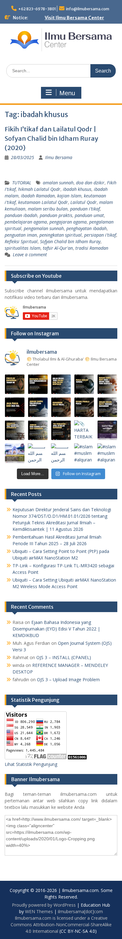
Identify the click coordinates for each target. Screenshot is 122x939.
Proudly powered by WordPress (44, 905)
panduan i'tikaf (85, 209)
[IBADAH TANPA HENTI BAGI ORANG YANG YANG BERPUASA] (107, 384)
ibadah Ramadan (38, 196)
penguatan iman (21, 235)
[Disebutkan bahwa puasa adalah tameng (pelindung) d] (84, 384)
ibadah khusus (77, 189)
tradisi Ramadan (91, 248)
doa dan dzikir (90, 183)
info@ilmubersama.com (87, 9)
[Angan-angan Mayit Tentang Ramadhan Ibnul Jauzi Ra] (107, 407)
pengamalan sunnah (44, 228)
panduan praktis (56, 215)
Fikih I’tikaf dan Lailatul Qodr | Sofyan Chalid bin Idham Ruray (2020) (51, 138)
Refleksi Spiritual (21, 241)
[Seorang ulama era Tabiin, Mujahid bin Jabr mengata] (15, 407)
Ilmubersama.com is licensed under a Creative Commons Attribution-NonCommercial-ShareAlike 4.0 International (61, 924)
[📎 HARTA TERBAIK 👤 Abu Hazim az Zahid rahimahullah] (84, 430)
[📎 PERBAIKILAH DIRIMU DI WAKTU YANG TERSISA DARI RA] (15, 430)
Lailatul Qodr (83, 202)
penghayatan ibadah (86, 228)
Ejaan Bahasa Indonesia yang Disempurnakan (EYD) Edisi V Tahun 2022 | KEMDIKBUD (56, 628)
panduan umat (89, 215)
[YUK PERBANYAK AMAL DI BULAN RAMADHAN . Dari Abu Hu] (61, 430)
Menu (67, 93)
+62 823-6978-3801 (37, 9)
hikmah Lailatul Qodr (39, 189)
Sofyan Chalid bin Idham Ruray (70, 241)
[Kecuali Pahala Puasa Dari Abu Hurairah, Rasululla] (84, 407)
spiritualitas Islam (22, 248)
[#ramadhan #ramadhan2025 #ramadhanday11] (61, 384)
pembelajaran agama (26, 222)
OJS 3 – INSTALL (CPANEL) (63, 657)
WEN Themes (39, 911)
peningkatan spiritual (60, 235)
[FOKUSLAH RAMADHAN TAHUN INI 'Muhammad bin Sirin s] (15, 384)
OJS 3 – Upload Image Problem (68, 679)
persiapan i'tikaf (100, 235)
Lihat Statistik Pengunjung (31, 764)
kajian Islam (69, 196)
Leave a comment (30, 254)
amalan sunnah (58, 183)
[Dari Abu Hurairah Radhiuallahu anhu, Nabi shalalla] (61, 407)
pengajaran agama (68, 222)
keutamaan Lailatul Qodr (43, 202)
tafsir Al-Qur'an (58, 248)
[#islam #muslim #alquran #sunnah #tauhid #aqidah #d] (84, 453)
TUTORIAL (21, 183)
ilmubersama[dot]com (80, 911)
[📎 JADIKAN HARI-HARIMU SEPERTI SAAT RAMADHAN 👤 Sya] (38, 430)
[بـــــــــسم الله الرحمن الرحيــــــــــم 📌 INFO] (107, 430)
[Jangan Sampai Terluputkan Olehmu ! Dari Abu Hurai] (38, 407)
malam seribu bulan (48, 209)
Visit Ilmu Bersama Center (74, 18)
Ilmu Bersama (58, 157)
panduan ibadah (21, 215)
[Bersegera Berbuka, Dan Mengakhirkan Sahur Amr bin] (38, 384)
